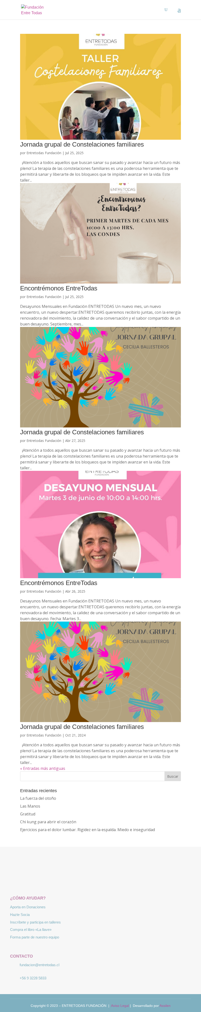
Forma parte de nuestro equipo (34, 937)
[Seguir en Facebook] (86, 881)
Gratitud (27, 814)
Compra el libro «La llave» (30, 929)
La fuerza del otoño (38, 798)
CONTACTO (21, 956)
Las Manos (30, 806)
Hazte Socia (20, 914)
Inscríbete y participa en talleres (35, 922)
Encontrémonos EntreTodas (58, 288)
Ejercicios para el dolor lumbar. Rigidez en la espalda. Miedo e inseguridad (87, 829)
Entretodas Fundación (43, 152)
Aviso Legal (120, 1006)
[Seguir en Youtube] (115, 881)
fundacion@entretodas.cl (39, 965)
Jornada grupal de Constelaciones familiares (82, 144)
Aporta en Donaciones (28, 907)
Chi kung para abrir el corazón (48, 822)
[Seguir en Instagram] (100, 881)
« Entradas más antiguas (42, 768)
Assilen (165, 1006)
